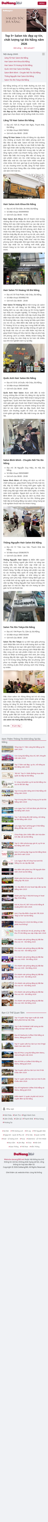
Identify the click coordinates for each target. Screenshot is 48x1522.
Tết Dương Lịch (17, 1131)
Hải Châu (8, 1115)
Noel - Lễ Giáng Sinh (10, 1139)
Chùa (29, 1143)
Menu (42, 3)
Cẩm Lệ (18, 1119)
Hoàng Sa (8, 1122)
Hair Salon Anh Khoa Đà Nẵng (17, 61)
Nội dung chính (10, 54)
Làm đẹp (17, 726)
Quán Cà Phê (40, 1135)
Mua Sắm (11, 1143)
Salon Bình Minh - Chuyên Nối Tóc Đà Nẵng (22, 72)
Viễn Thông (35, 1147)
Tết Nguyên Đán (40, 1131)
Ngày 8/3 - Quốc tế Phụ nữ (14, 1135)
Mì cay (28, 1131)
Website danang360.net (14, 1159)
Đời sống (17, 48)
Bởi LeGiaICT (29, 48)
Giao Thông (14, 1147)
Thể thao (24, 1147)
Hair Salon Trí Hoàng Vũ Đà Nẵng (18, 65)
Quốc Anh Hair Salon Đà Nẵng (17, 69)
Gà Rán (6, 1131)
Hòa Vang (39, 1119)
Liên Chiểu (8, 1119)
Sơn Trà (17, 1115)
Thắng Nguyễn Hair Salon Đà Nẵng (19, 76)
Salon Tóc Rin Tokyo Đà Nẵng (16, 80)
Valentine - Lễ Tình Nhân (37, 1139)
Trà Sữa (29, 1135)
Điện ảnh (37, 1143)
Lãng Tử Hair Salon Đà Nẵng (16, 58)
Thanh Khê (28, 1119)
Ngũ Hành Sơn (29, 1115)
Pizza (23, 1139)
